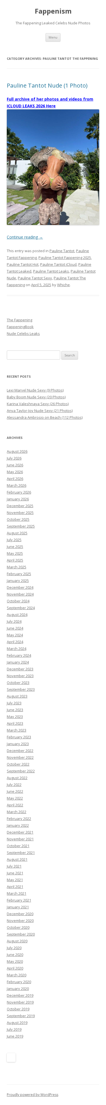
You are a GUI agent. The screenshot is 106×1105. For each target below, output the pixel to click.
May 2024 (15, 635)
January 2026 (18, 499)
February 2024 (19, 655)
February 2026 (19, 492)
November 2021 (20, 839)
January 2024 (18, 662)
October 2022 (18, 764)
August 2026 (17, 451)
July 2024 (14, 621)
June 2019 (15, 1036)
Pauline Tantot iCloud (58, 264)
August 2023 (17, 696)
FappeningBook (20, 326)
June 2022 (15, 791)
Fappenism (53, 11)
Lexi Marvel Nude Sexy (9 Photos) (35, 390)
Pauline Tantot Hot (22, 264)
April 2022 (15, 805)
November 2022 (20, 757)
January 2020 (18, 988)
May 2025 (15, 553)
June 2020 (15, 954)
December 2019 (20, 995)
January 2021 (18, 907)
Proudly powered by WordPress (32, 1094)
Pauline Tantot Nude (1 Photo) (47, 85)
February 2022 (19, 818)
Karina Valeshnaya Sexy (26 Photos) (38, 403)
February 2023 (19, 737)
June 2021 (15, 873)
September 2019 (21, 1015)
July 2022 (14, 784)
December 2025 (20, 505)
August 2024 (17, 614)
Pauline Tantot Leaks (51, 271)
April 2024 (15, 641)
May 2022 (15, 798)
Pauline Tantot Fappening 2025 (64, 257)
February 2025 (19, 573)
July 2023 (14, 703)
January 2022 (18, 825)
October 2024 (18, 601)
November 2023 (20, 675)
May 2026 (15, 471)
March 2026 (16, 485)
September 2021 (21, 852)
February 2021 (19, 900)
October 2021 (18, 845)
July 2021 (14, 866)
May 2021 (15, 879)
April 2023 (15, 723)
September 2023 (21, 689)
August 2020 (17, 941)
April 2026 (15, 478)
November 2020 (20, 920)
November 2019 (20, 1002)
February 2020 (19, 981)
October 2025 (18, 519)
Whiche (63, 284)
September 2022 (21, 771)
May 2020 (15, 961)
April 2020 (15, 968)
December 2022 (20, 750)
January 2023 (18, 743)
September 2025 (21, 526)
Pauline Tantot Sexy (35, 277)
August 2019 (17, 1022)
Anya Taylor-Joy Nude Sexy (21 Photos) (40, 410)
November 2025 (20, 512)
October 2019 (18, 1009)
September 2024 (21, 607)
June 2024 (15, 628)
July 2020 (14, 947)
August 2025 (17, 533)
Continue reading (25, 237)
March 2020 (16, 975)
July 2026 (14, 458)
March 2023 (16, 730)
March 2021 (16, 893)
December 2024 (20, 587)
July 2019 (14, 1029)
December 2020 (20, 913)
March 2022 (16, 811)
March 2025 (16, 567)
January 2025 (18, 580)
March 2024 (16, 648)
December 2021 (20, 832)
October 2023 (18, 682)
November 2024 (20, 594)
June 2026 (15, 465)
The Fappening (19, 319)
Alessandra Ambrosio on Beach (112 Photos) (45, 417)
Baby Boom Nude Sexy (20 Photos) (36, 397)
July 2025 (14, 539)
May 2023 (15, 716)
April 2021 (15, 886)
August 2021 (17, 859)
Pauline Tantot (61, 250)
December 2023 (20, 669)
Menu (53, 37)
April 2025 (15, 560)
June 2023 (15, 709)
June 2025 (15, 546)
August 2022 (17, 777)
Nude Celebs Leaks (23, 333)
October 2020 (18, 927)
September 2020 (21, 934)
